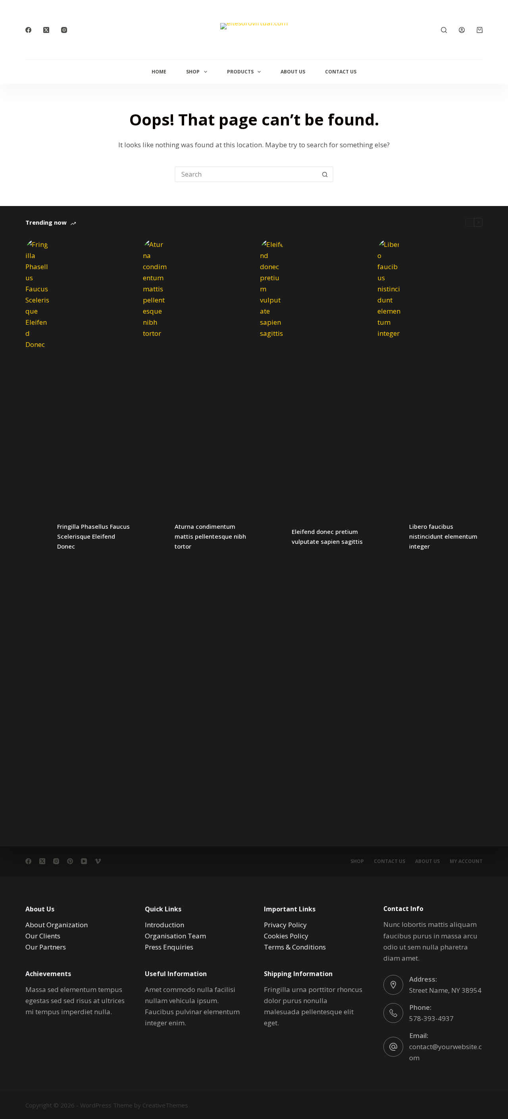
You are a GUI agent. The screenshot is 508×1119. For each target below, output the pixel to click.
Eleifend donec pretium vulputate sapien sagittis (327, 536)
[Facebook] (28, 30)
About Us (293, 71)
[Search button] (325, 174)
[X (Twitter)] (46, 30)
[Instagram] (64, 30)
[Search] (444, 30)
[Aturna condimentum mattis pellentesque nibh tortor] (155, 536)
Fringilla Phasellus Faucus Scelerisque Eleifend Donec (93, 536)
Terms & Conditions (295, 946)
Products (240, 71)
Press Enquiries (169, 946)
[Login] (462, 30)
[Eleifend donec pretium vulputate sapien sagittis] (272, 536)
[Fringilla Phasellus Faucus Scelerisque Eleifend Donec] (37, 536)
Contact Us (340, 71)
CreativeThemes (165, 1105)
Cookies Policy (286, 935)
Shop (193, 71)
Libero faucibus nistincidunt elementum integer (443, 536)
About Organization (56, 924)
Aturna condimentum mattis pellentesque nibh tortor (210, 536)
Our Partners (45, 946)
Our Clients (42, 935)
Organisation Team (175, 935)
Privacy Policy (285, 924)
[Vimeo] (98, 861)
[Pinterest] (70, 861)
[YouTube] (84, 861)
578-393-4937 (431, 1018)
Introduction (164, 924)
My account (466, 861)
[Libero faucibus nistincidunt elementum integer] (389, 536)
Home (159, 71)
